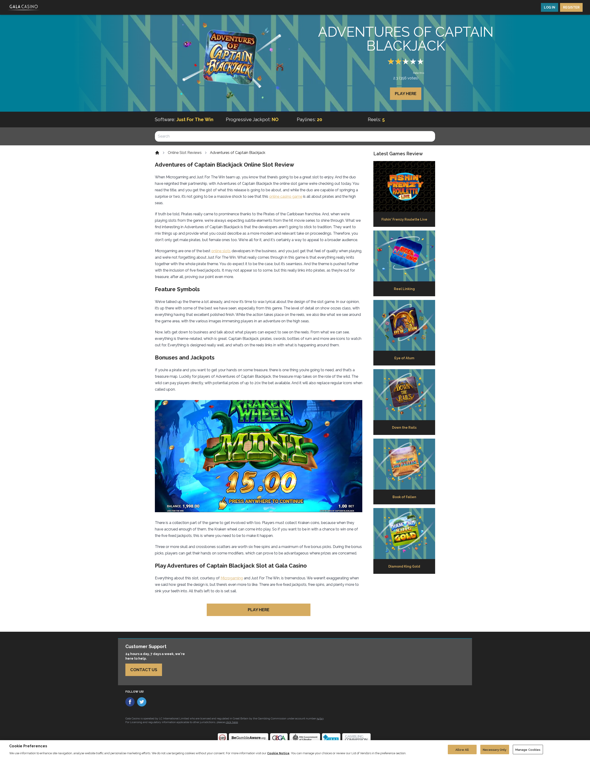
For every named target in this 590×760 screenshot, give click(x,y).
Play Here (405, 93)
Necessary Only (495, 749)
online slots (221, 251)
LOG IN (549, 7)
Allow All (462, 749)
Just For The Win (194, 119)
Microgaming (232, 578)
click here (232, 722)
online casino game (285, 196)
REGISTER (571, 7)
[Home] (157, 152)
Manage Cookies (528, 749)
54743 (320, 718)
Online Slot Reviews (185, 152)
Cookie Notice (278, 753)
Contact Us (143, 669)
